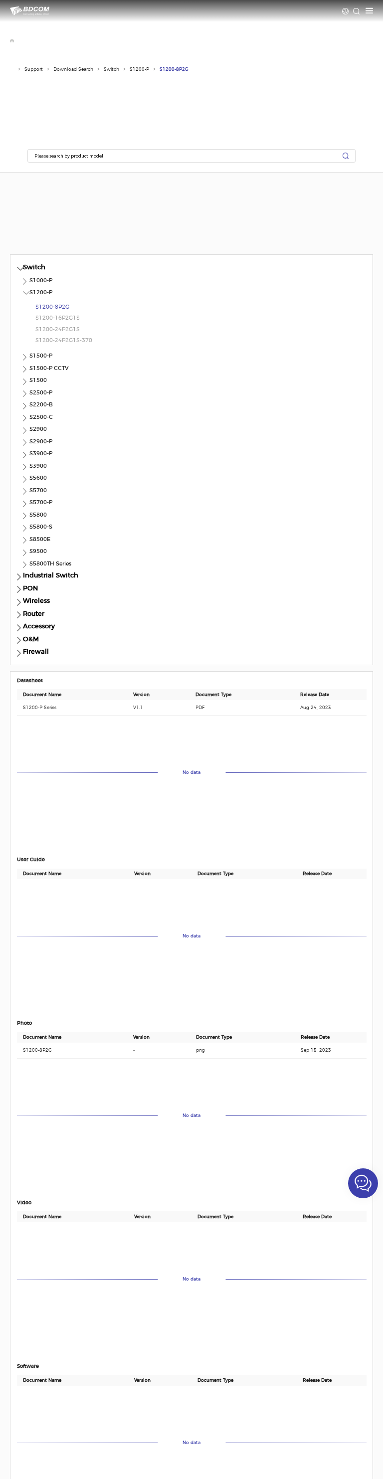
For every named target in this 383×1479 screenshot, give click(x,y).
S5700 (38, 490)
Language (345, 11)
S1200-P (139, 69)
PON (30, 588)
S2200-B (41, 404)
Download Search (73, 69)
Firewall (36, 652)
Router (33, 614)
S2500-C (41, 417)
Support (33, 69)
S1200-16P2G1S (57, 318)
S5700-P (40, 502)
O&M (31, 639)
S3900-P (40, 453)
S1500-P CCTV (49, 368)
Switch (111, 69)
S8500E (39, 539)
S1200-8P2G (174, 69)
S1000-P (40, 280)
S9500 (38, 551)
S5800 (38, 515)
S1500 (38, 380)
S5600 (38, 478)
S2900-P (40, 441)
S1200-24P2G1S (57, 329)
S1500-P (40, 356)
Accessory (39, 626)
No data (191, 772)
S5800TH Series (50, 563)
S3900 (38, 466)
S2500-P (40, 392)
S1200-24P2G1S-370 (63, 340)
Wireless (36, 601)
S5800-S (40, 527)
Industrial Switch (50, 575)
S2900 (38, 429)
